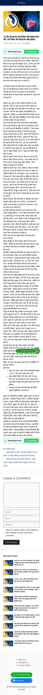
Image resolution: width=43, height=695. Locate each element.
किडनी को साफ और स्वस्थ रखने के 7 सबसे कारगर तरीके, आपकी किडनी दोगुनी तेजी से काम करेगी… (19, 462)
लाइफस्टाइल (10, 449)
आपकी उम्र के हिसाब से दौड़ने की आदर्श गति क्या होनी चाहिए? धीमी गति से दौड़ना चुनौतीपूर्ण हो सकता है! (26, 634)
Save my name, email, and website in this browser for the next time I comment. (22, 533)
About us (22, 660)
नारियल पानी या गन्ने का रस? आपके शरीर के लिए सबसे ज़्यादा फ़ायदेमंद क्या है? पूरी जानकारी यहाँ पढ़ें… (26, 572)
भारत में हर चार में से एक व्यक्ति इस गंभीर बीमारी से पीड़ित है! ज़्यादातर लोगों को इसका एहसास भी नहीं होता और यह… (26, 563)
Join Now (32, 52)
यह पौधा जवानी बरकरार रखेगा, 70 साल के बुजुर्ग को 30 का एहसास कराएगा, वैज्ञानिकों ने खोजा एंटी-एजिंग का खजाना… (26, 590)
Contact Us (23, 662)
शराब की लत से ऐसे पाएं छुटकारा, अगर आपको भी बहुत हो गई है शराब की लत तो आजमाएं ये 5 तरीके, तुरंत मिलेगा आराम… (26, 608)
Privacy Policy (24, 665)
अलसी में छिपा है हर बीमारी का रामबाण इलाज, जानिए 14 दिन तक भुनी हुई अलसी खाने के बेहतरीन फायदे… (26, 599)
